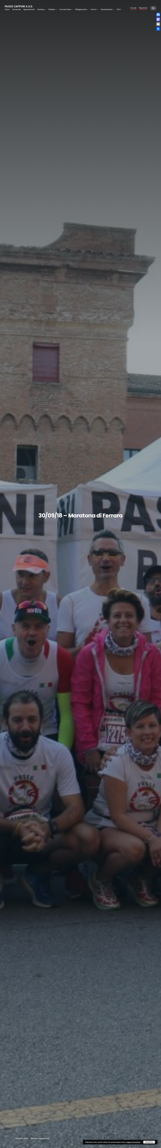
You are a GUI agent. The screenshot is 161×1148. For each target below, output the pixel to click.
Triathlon (51, 9)
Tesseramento (106, 9)
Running (40, 9)
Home (7, 9)
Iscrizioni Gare (65, 9)
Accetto (149, 1142)
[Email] (158, 24)
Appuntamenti (29, 9)
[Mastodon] (158, 19)
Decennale (16, 9)
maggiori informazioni (133, 1142)
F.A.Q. (119, 9)
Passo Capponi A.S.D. (19, 6)
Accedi (133, 8)
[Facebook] (158, 14)
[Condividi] (158, 28)
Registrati (143, 8)
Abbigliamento (81, 9)
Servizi (93, 9)
